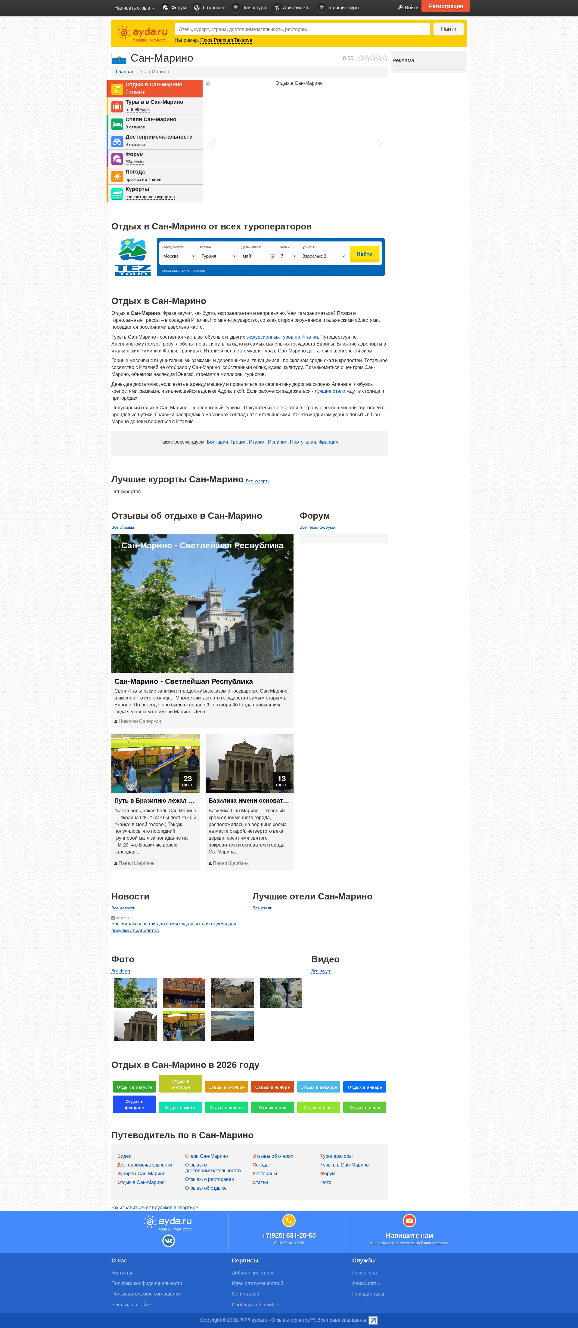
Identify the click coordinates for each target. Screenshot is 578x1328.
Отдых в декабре (318, 1087)
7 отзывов (135, 92)
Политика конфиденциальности (146, 1283)
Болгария (217, 441)
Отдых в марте (181, 1107)
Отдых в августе (134, 1087)
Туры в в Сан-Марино (154, 102)
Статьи (260, 1182)
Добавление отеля (252, 1272)
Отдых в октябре (226, 1087)
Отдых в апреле (227, 1107)
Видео (124, 1155)
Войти (411, 7)
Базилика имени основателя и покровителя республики (250, 800)
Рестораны (265, 1173)
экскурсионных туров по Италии (282, 336)
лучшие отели (330, 390)
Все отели (262, 908)
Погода (135, 171)
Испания (277, 441)
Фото (325, 1182)
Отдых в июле (365, 1107)
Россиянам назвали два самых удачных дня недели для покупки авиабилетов (173, 927)
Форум (178, 7)
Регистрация (446, 6)
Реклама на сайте (131, 1304)
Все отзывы (122, 527)
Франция (328, 441)
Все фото (120, 970)
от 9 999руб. (138, 109)
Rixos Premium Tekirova (226, 39)
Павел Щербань (135, 862)
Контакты (121, 1272)
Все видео (321, 970)
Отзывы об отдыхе (206, 1187)
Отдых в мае (272, 1107)
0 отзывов (135, 127)
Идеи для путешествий (257, 1283)
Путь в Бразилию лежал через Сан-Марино (155, 800)
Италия (257, 441)
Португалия (303, 441)
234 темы (135, 161)
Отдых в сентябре (180, 1084)
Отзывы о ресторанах (209, 1179)
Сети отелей (245, 1293)
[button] (213, 142)
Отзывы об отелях (273, 1155)
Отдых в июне (318, 1107)
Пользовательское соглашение (146, 1293)
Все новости (123, 908)
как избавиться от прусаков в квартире (154, 1207)
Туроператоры (336, 1155)
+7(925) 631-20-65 (289, 1235)
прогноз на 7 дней (143, 179)
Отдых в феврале (134, 1104)
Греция (239, 441)
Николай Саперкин (139, 721)
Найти (448, 28)
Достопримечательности (159, 136)
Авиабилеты (296, 7)
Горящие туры (342, 7)
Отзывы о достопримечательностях (213, 1167)
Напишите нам (409, 1235)
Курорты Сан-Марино (141, 1173)
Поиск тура (253, 7)
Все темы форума (317, 527)
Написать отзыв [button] (132, 7)
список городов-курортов (150, 196)
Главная (125, 71)
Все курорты (258, 481)
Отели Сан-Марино (151, 119)
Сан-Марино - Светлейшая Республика (183, 681)
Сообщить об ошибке (255, 1304)
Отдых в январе (365, 1087)
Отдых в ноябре (272, 1087)
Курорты (137, 189)
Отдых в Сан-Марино (154, 84)
